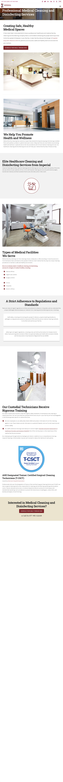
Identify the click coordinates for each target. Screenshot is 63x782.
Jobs (60, 1)
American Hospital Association (16, 481)
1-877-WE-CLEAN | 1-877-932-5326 (9, 1)
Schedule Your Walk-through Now (16, 47)
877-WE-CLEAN (35, 516)
